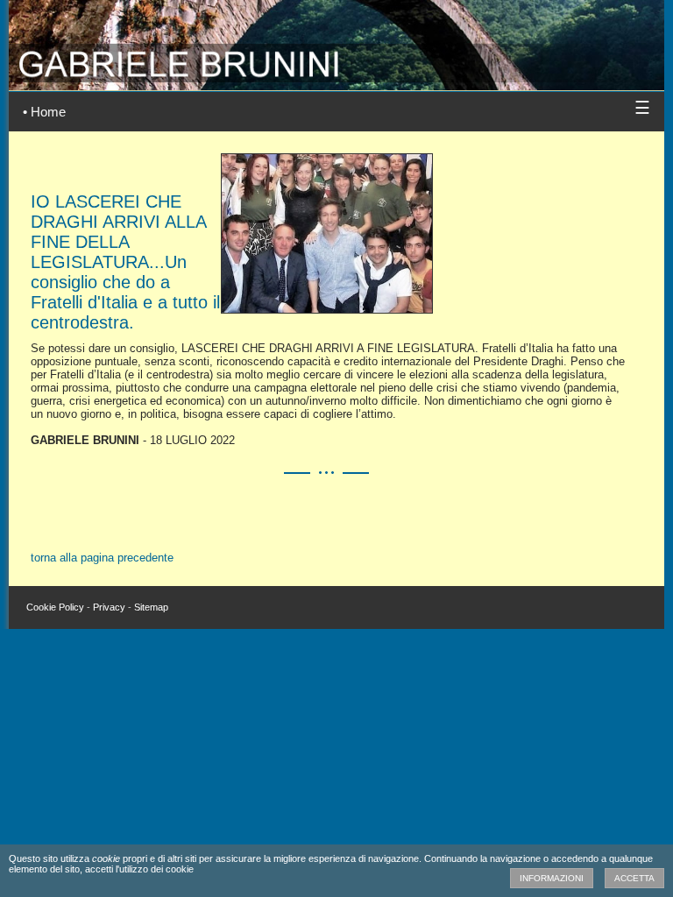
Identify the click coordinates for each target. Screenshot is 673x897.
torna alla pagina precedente (102, 557)
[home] (336, 78)
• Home (44, 111)
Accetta (634, 878)
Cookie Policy (55, 607)
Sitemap (151, 607)
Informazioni (552, 878)
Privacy (109, 607)
